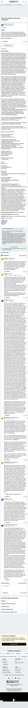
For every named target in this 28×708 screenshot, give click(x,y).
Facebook (9, 678)
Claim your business (7, 672)
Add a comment (23, 255)
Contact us (5, 662)
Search (23, 2)
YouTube (16, 678)
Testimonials (5, 664)
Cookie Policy (18, 672)
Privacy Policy (18, 670)
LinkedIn (19, 678)
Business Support (6, 670)
